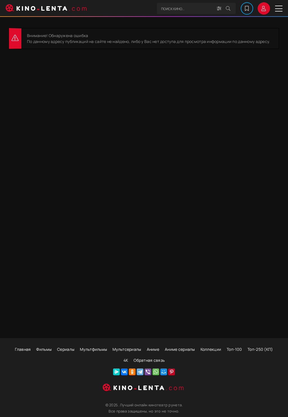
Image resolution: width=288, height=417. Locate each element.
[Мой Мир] (163, 371)
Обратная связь (149, 360)
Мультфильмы (93, 349)
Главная (23, 349)
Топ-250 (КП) (260, 349)
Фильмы (43, 349)
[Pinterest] (171, 371)
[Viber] (148, 371)
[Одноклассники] (132, 371)
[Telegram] (140, 371)
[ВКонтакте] (124, 371)
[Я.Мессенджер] (116, 371)
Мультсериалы (126, 349)
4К (125, 360)
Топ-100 (234, 349)
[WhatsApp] (155, 371)
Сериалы (65, 349)
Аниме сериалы (180, 349)
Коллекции (211, 349)
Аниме (153, 349)
